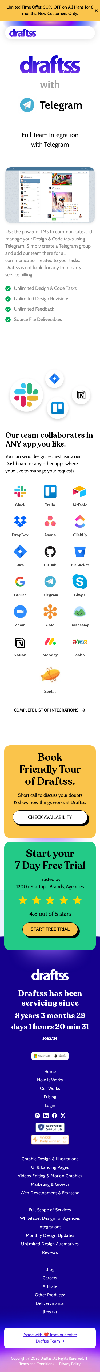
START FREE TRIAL (50, 929)
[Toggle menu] (85, 32)
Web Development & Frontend (50, 1192)
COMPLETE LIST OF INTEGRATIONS (46, 710)
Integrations (50, 1226)
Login (50, 1105)
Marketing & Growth (50, 1184)
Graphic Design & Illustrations (50, 1158)
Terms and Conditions (36, 1363)
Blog (50, 1269)
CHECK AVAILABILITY (50, 817)
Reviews (50, 1252)
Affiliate (50, 1286)
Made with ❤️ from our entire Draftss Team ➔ (50, 1338)
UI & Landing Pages (50, 1167)
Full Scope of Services (50, 1209)
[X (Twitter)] (63, 1115)
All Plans (76, 7)
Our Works (50, 1088)
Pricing (50, 1096)
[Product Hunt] (37, 1115)
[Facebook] (54, 1115)
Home (50, 1071)
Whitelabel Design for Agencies (50, 1218)
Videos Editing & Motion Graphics (50, 1175)
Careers (50, 1277)
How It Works (50, 1079)
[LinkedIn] (46, 1115)
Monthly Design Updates (50, 1235)
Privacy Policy (70, 1363)
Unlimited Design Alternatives (50, 1243)
